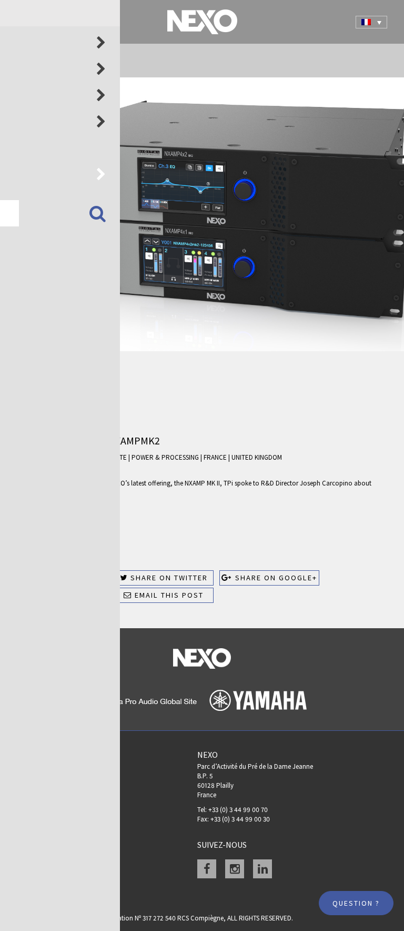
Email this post (168, 595)
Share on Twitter (168, 577)
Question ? (356, 903)
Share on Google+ (275, 577)
